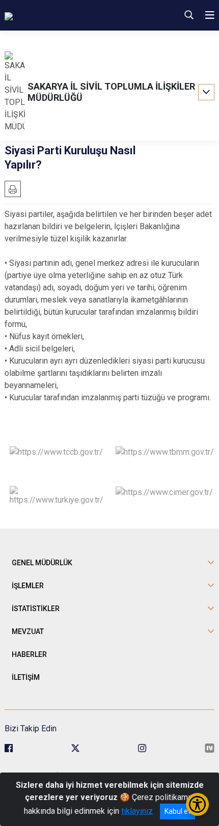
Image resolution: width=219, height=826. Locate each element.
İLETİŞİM (26, 677)
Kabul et (177, 811)
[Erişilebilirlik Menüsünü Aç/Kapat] (197, 804)
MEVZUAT (28, 631)
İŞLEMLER (28, 586)
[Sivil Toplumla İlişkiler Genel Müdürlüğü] (73, 15)
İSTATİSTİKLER (36, 608)
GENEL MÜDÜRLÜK (42, 563)
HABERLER (29, 654)
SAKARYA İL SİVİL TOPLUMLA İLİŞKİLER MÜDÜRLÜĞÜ (111, 92)
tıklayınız (137, 811)
